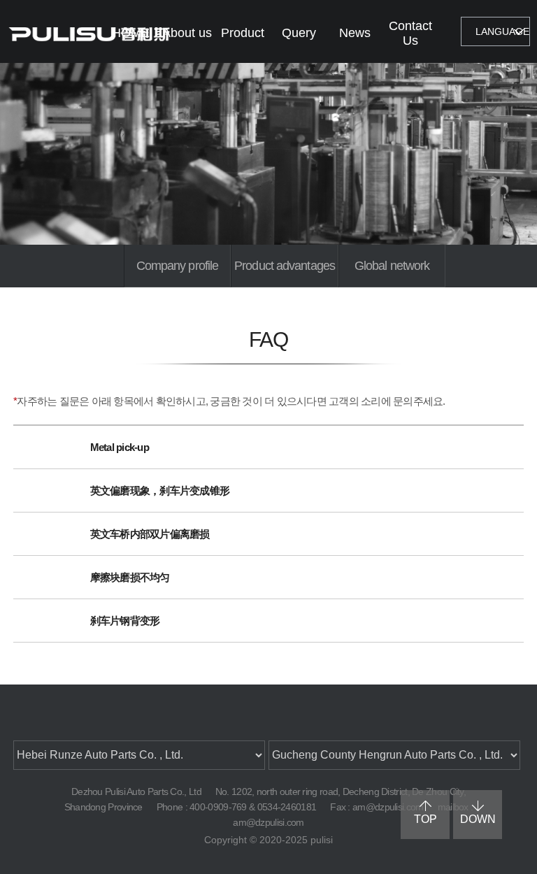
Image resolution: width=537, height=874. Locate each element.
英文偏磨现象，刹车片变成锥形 (160, 490)
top (425, 819)
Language (502, 31)
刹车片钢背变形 (125, 620)
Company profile (177, 266)
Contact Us (410, 33)
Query (299, 33)
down (478, 819)
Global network (392, 266)
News (355, 33)
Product (242, 33)
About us (187, 33)
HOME (131, 33)
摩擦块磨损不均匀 (130, 577)
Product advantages (284, 266)
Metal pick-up (119, 447)
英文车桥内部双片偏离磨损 (150, 534)
